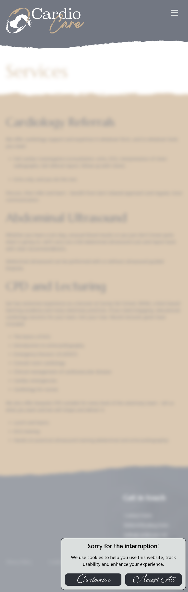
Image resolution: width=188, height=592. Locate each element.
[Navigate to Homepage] (45, 20)
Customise (93, 579)
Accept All (153, 579)
